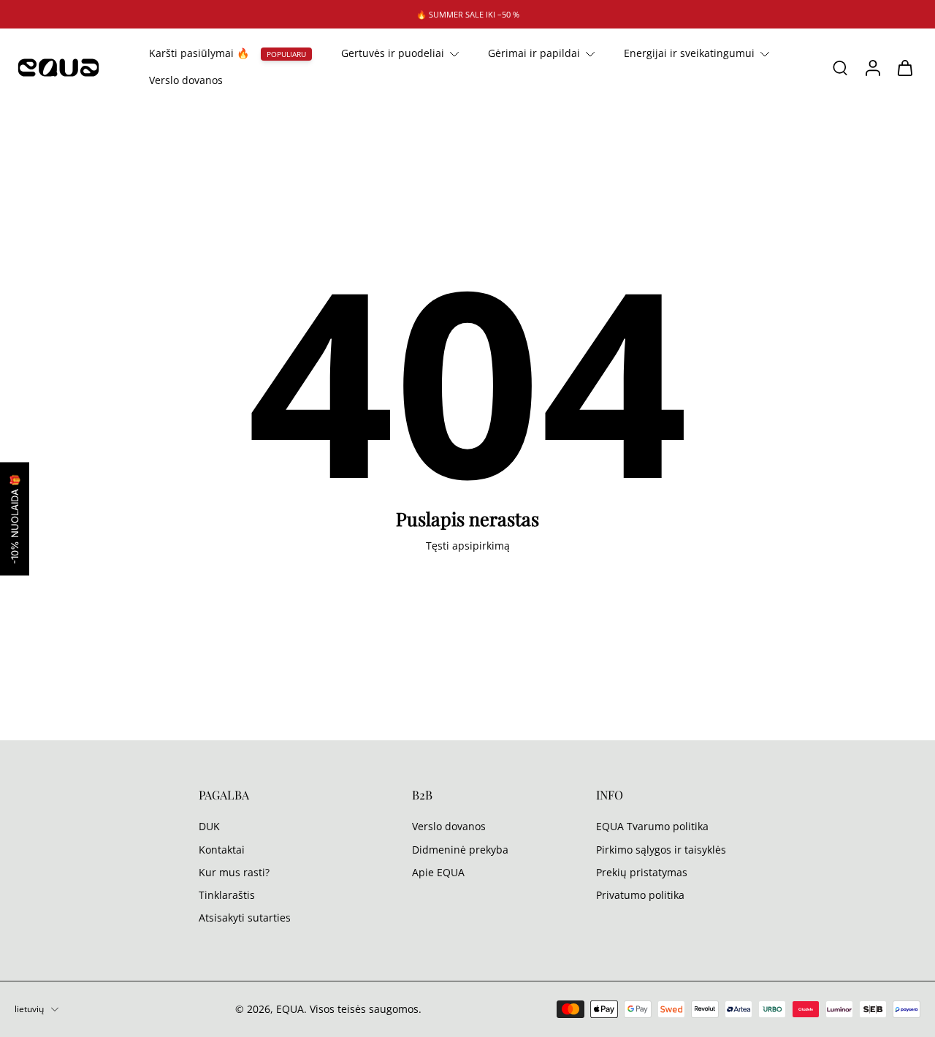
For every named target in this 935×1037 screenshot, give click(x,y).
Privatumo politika (640, 895)
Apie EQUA (438, 872)
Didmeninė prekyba (460, 849)
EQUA (290, 1009)
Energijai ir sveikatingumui (689, 53)
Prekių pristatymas (641, 872)
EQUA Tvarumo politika (652, 826)
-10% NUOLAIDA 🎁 (14, 518)
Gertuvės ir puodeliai (392, 53)
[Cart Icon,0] (904, 67)
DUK (209, 826)
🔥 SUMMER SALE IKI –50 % (467, 14)
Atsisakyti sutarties (245, 917)
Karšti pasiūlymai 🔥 (199, 53)
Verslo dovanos (186, 81)
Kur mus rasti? (234, 872)
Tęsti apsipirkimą (468, 545)
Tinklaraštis (227, 895)
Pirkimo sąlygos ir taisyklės (661, 849)
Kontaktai (222, 849)
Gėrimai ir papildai (534, 53)
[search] (840, 68)
